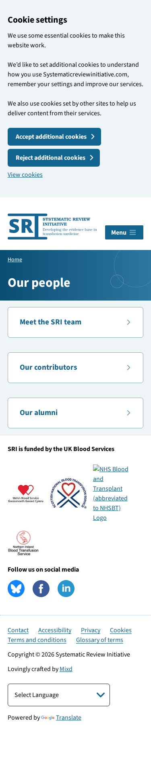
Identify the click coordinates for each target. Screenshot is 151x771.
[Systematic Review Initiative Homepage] (52, 226)
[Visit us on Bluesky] (16, 588)
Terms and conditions (37, 639)
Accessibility (54, 630)
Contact (18, 630)
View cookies (25, 174)
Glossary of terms (99, 639)
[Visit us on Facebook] (41, 588)
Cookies (121, 630)
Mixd (66, 669)
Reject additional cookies (50, 157)
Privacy (90, 630)
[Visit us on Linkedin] (66, 588)
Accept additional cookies (51, 136)
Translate (68, 717)
